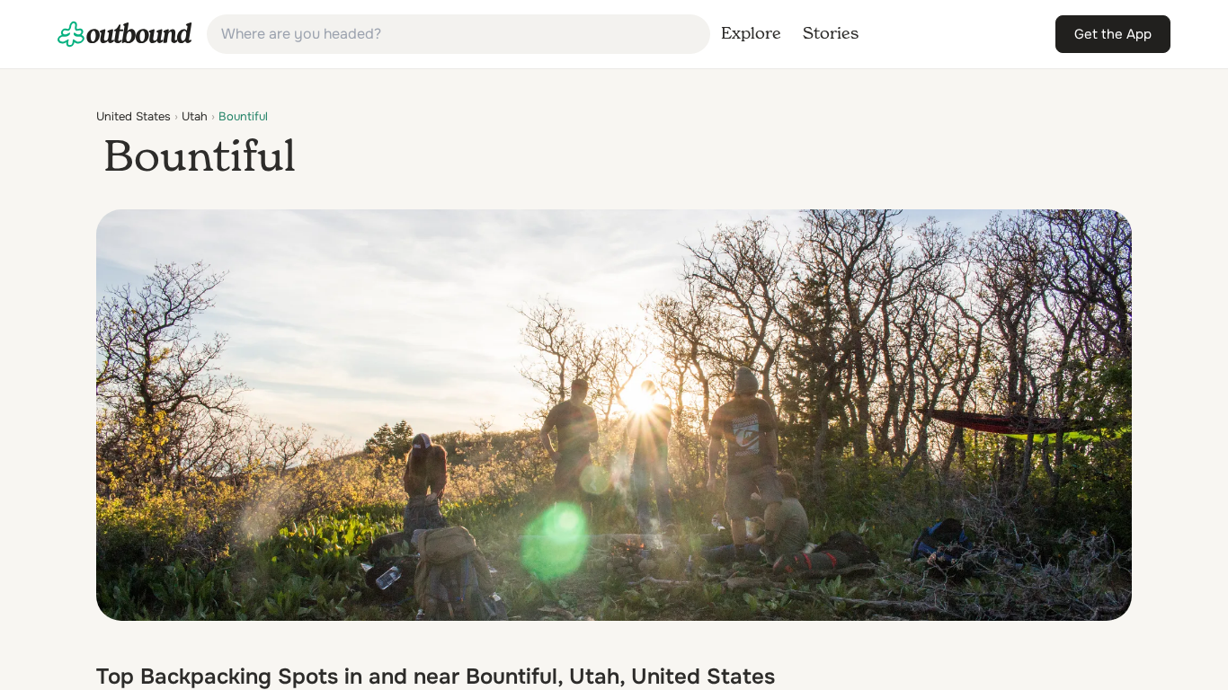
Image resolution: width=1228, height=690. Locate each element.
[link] (125, 34)
